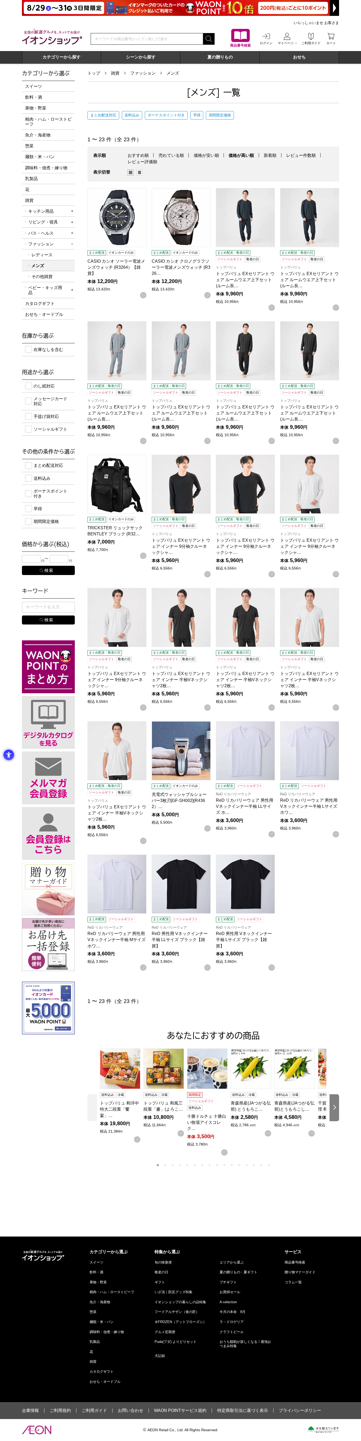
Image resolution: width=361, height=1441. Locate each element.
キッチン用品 (41, 211)
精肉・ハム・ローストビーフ (48, 121)
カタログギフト (40, 303)
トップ (93, 73)
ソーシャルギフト (50, 429)
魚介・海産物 (37, 135)
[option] (132, 172)
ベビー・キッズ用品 (45, 290)
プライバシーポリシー (300, 1410)
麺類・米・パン (40, 156)
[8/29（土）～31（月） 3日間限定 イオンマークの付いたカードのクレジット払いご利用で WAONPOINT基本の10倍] (180, 8)
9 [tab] (217, 1165)
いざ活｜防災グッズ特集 (173, 1292)
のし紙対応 (44, 386)
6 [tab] (195, 1165)
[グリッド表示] (130, 172)
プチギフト (228, 1282)
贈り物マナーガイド (300, 1272)
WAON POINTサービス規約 (180, 1410)
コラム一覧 (293, 1282)
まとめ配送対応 (103, 115)
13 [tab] (247, 1165)
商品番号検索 (295, 1262)
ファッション (143, 73)
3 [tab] (173, 1165)
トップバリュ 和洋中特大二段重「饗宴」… (119, 1109)
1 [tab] (158, 1165)
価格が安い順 (206, 155)
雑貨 (115, 73)
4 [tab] (180, 1165)
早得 (197, 115)
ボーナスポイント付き (166, 115)
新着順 (270, 155)
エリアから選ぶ (232, 1262)
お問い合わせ (130, 1410)
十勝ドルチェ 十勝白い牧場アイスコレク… (206, 1122)
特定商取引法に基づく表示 (242, 1410)
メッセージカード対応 (50, 401)
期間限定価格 (220, 115)
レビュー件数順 (301, 155)
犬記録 (160, 1356)
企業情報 (30, 1410)
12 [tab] (239, 1165)
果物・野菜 (35, 108)
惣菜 (29, 146)
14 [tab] (254, 1165)
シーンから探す (141, 57)
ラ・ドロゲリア (232, 1322)
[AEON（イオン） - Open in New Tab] (36, 1429)
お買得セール (230, 1292)
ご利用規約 (60, 1410)
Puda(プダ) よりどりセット (176, 1342)
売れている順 (171, 155)
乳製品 (31, 178)
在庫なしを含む (48, 349)
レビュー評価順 (142, 161)
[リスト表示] (139, 172)
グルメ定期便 (165, 1332)
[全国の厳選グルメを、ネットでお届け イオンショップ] (52, 36)
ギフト (160, 1282)
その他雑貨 (42, 276)
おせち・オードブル (44, 314)
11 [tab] (232, 1165)
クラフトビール (232, 1332)
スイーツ (33, 86)
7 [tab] (202, 1165)
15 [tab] (261, 1165)
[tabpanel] (122, 1095)
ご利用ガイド (94, 1410)
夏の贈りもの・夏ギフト (238, 1272)
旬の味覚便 (163, 1262)
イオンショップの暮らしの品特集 (180, 1302)
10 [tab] (224, 1165)
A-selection (228, 1302)
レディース (42, 255)
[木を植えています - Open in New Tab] (323, 1429)
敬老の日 (161, 1272)
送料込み (131, 115)
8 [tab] (210, 1165)
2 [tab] (165, 1165)
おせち (299, 57)
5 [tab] (187, 1165)
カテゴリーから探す (62, 57)
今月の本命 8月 (233, 1312)
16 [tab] (269, 1165)
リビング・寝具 (43, 222)
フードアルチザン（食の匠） (177, 1312)
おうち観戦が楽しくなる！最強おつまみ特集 (245, 1344)
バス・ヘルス (41, 233)
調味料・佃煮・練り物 (46, 168)
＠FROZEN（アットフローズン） (180, 1322)
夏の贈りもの (220, 57)
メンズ (172, 73)
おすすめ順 (138, 155)
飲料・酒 (33, 97)
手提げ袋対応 (46, 416)
